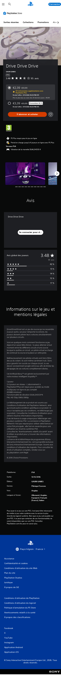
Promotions (43, 22)
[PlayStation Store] (13, 13)
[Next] (57, 173)
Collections (28, 22)
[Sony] (54, 673)
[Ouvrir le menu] (3, 4)
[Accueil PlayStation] (30, 4)
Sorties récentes (11, 22)
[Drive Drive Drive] (25, 173)
